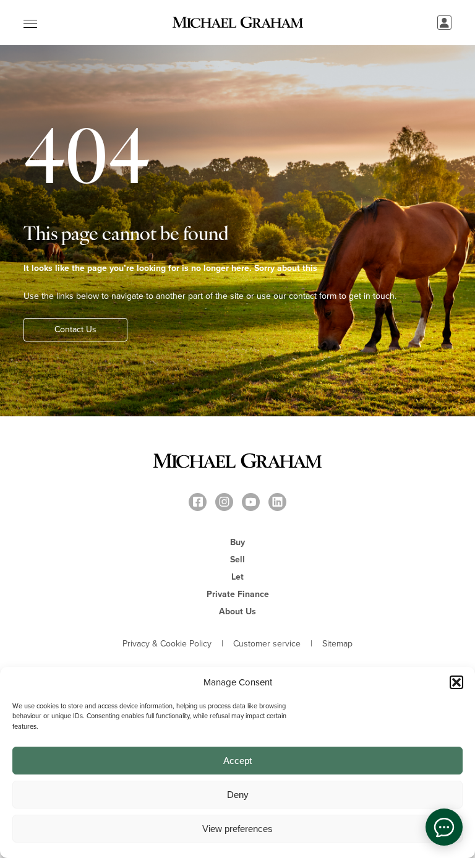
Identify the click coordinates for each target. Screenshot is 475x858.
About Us (237, 611)
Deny (238, 794)
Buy (237, 542)
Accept (237, 760)
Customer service (267, 644)
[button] (456, 682)
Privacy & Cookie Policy (167, 644)
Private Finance (238, 594)
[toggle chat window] (444, 827)
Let (237, 576)
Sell (237, 559)
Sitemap (337, 644)
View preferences (237, 828)
